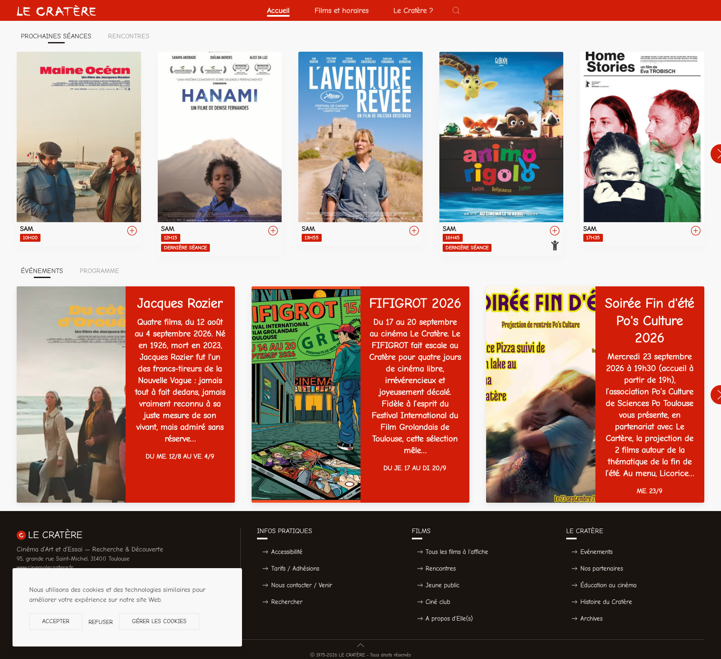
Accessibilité (287, 552)
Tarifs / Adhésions (295, 568)
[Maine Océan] (79, 149)
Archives (591, 618)
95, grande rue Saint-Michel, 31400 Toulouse (73, 558)
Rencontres (441, 568)
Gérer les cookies (159, 621)
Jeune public (442, 585)
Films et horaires (341, 10)
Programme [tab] (99, 271)
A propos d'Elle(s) (449, 618)
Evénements (596, 552)
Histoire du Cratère (606, 602)
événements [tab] (42, 271)
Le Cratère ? (413, 10)
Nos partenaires (601, 568)
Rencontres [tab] (128, 36)
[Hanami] (220, 154)
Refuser (100, 622)
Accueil (278, 10)
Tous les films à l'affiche (457, 552)
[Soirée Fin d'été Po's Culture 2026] (595, 394)
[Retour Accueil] (56, 10)
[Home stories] (642, 149)
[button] (456, 10)
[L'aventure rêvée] (360, 149)
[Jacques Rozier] (126, 394)
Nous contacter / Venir (301, 585)
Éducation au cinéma (608, 585)
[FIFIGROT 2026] (361, 394)
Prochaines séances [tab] (56, 36)
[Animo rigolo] (501, 154)
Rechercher (287, 602)
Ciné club (438, 602)
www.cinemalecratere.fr (45, 567)
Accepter (55, 621)
